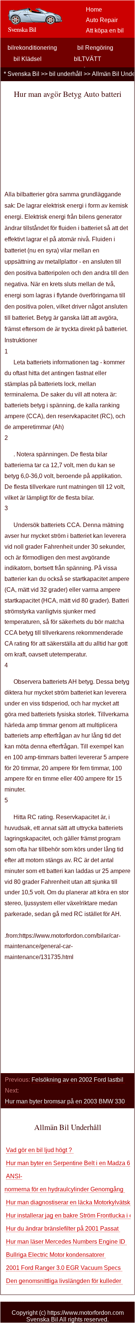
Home (94, 9)
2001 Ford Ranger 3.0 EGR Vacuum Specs (64, 1268)
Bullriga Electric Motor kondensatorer (56, 1255)
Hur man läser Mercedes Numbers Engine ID (66, 1241)
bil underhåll (65, 74)
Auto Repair (102, 20)
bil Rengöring (95, 48)
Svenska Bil (23, 74)
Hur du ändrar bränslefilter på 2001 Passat (63, 1228)
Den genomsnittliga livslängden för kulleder (64, 1281)
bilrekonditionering (32, 48)
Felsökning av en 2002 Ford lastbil (78, 1080)
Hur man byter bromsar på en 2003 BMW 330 (65, 1101)
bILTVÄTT (87, 59)
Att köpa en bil (105, 30)
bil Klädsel (28, 59)
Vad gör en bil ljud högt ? (40, 1150)
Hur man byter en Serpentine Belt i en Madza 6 (69, 1163)
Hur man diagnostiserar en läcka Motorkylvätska (70, 1202)
